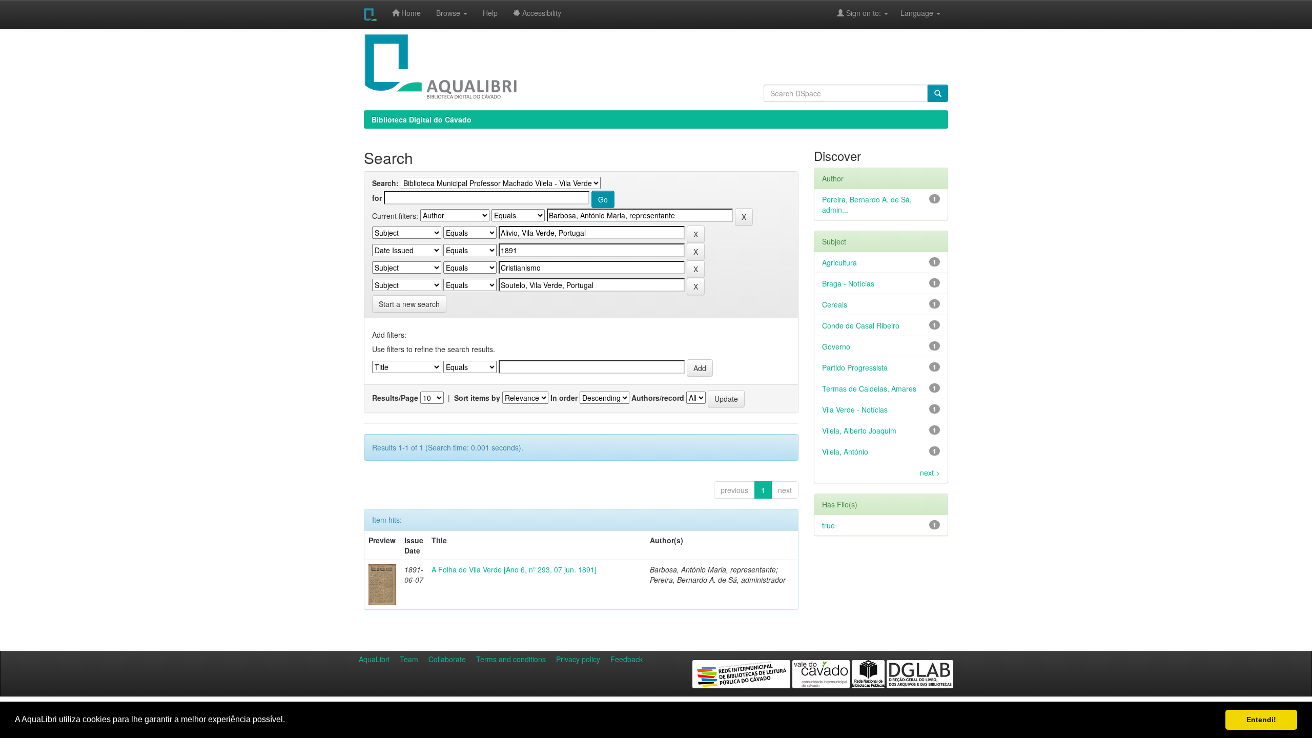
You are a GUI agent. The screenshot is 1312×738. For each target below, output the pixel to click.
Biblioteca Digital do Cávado (421, 119)
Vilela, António (845, 451)
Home (410, 13)
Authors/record (657, 398)
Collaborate (447, 659)
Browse (449, 13)
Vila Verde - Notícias (855, 409)
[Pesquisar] (938, 93)
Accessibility (540, 13)
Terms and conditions (511, 659)
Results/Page (395, 398)
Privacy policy (578, 659)
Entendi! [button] (1261, 719)
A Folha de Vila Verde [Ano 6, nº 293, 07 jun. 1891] (514, 569)
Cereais (834, 304)
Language (911, 13)
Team (409, 659)
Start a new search (409, 304)
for (377, 198)
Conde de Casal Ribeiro (860, 325)
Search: (385, 183)
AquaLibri (374, 659)
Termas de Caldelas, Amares (869, 388)
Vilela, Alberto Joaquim (859, 430)
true (828, 525)
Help (490, 13)
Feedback (626, 659)
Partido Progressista (855, 367)
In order (564, 398)
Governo (836, 346)
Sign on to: (863, 13)
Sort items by (477, 398)
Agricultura (839, 262)
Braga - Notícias (848, 283)
